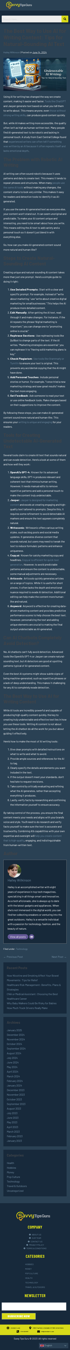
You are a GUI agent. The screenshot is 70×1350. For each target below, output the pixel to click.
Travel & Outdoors (17, 1186)
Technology (22, 948)
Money (10, 1172)
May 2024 (12, 1067)
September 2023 (16, 1103)
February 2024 (15, 1080)
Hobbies (11, 1167)
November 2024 (16, 1039)
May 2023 (12, 1122)
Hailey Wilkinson (19, 880)
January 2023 (14, 1140)
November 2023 (16, 1094)
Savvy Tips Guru (21, 1338)
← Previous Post (13, 956)
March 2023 (13, 1131)
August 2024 (14, 1053)
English (48, 1345)
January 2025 (14, 1030)
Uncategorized (15, 1190)
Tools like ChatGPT (55, 101)
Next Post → (59, 956)
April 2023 (12, 1127)
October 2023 (14, 1099)
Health (10, 1162)
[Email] (31, 936)
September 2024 (16, 1048)
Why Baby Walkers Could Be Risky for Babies (32, 1003)
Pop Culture (13, 1176)
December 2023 (15, 1090)
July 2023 (12, 1113)
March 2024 (13, 1076)
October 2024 (14, 1043)
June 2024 (13, 1062)
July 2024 (12, 1057)
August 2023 (14, 1108)
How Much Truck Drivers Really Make (27, 1007)
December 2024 (16, 1034)
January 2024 (14, 1085)
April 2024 (12, 1071)
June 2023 (13, 1117)
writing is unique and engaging (35, 422)
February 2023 (15, 1136)
